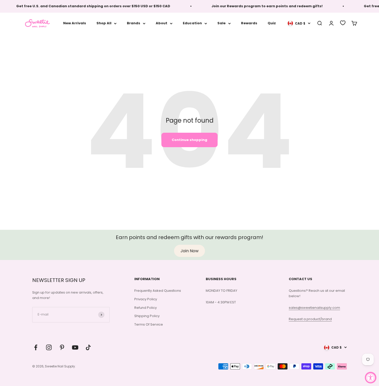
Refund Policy (145, 307)
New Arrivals (74, 23)
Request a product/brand (310, 319)
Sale (221, 23)
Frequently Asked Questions (157, 290)
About (161, 23)
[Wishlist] (342, 22)
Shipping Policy (147, 315)
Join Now (189, 251)
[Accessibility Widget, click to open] (370, 377)
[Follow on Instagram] (48, 347)
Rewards (249, 23)
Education (192, 23)
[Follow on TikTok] (88, 347)
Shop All (103, 23)
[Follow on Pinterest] (62, 347)
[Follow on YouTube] (75, 347)
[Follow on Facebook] (35, 347)
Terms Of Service (148, 324)
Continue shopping (189, 139)
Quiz (272, 23)
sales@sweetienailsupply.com (314, 307)
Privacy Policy (145, 299)
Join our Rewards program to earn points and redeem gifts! (263, 6)
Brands (133, 23)
